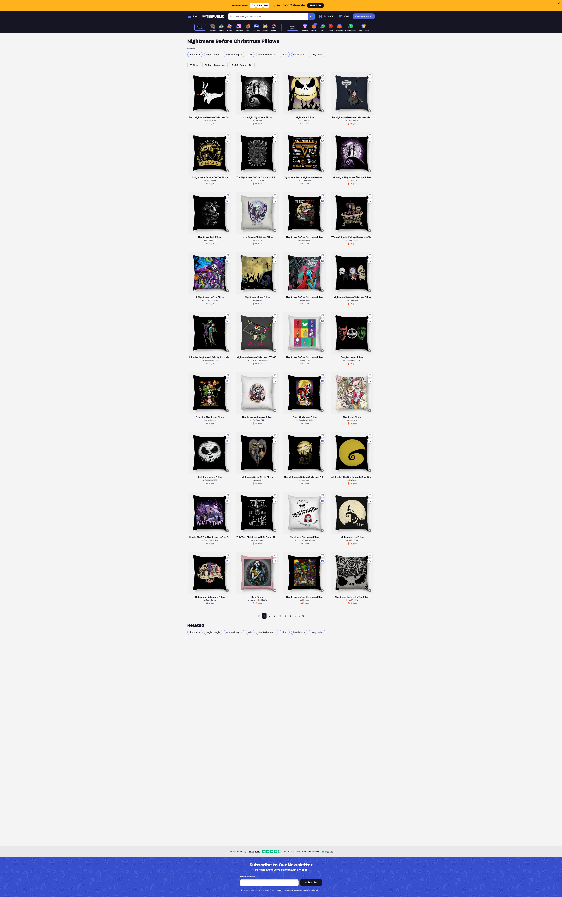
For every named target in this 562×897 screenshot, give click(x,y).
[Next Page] (303, 616)
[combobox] (268, 16)
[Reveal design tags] (227, 110)
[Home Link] (213, 16)
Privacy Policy (275, 890)
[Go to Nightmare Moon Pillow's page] (257, 273)
